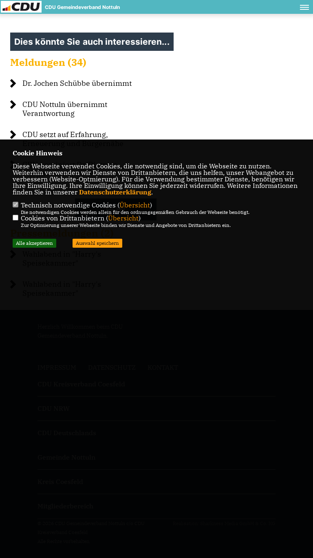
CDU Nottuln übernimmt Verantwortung (64, 109)
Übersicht (134, 205)
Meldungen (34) (48, 62)
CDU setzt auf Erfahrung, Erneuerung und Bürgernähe (72, 139)
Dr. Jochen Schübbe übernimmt (77, 83)
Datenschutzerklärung (115, 192)
